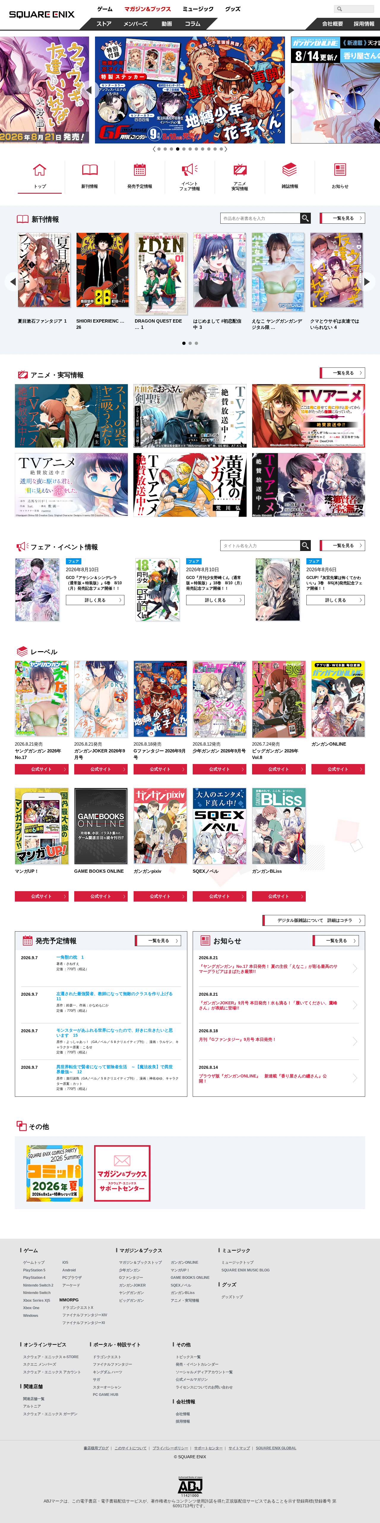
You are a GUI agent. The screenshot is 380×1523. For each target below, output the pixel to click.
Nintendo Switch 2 (38, 1285)
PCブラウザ (72, 1278)
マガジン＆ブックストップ (140, 1262)
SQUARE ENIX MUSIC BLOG (245, 1270)
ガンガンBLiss (183, 1293)
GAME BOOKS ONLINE (190, 1278)
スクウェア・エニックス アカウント (52, 1372)
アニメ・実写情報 (185, 1300)
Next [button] (290, 90)
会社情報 (183, 1414)
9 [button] (208, 149)
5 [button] (184, 149)
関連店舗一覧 (34, 1399)
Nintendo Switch (36, 1293)
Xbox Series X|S (36, 1300)
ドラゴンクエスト (107, 1357)
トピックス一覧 (188, 1357)
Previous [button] (89, 90)
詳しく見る (95, 600)
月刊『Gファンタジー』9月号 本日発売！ (237, 1039)
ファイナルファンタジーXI (83, 1323)
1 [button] (159, 149)
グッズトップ (232, 1297)
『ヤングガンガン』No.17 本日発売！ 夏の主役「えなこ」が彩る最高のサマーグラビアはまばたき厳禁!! (268, 969)
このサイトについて (131, 1448)
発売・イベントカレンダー (197, 1364)
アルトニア (32, 1406)
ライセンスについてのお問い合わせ (204, 1387)
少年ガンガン (129, 1270)
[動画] (167, 24)
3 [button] (171, 149)
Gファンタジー (131, 1278)
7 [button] (196, 149)
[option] (190, 90)
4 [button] (177, 149)
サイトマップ (239, 1448)
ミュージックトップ (237, 1262)
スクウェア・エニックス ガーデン (50, 1414)
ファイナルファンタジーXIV (84, 1315)
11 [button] (221, 149)
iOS (65, 1262)
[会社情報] (333, 24)
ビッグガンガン (131, 1300)
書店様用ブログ (96, 1448)
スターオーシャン (107, 1387)
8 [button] (202, 149)
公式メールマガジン (192, 1379)
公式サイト (41, 769)
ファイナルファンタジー (112, 1364)
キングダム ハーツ (107, 1372)
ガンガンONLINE (184, 1262)
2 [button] (165, 149)
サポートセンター (208, 1448)
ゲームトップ (34, 1262)
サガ (96, 1379)
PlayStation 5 (34, 1270)
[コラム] (193, 24)
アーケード (71, 1285)
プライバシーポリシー (170, 1448)
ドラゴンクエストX (77, 1308)
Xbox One (31, 1308)
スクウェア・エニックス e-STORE (51, 1357)
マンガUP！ (180, 1270)
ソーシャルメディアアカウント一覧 (204, 1372)
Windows (30, 1316)
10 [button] (215, 149)
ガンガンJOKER (132, 1285)
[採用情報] (364, 24)
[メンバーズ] (135, 24)
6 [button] (190, 149)
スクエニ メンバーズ (39, 1364)
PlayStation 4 (34, 1278)
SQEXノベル (181, 1285)
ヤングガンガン (131, 1293)
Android (69, 1270)
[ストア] (104, 24)
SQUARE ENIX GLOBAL (276, 1448)
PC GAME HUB (105, 1395)
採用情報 (183, 1421)
